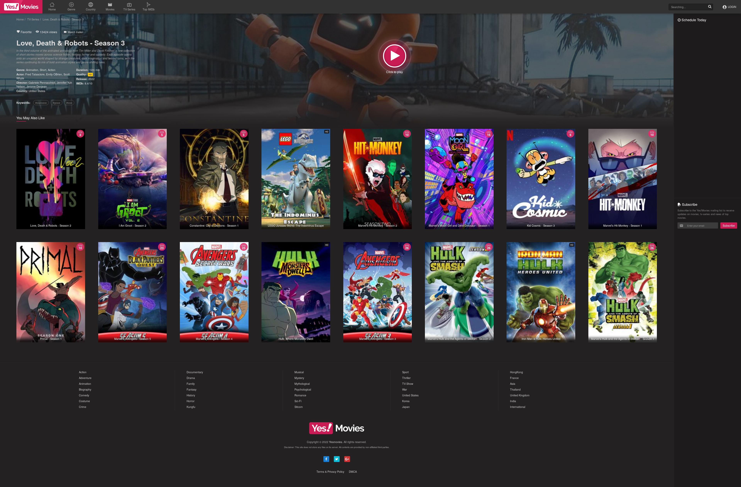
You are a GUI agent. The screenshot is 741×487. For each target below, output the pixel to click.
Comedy (84, 395)
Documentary (195, 372)
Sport (405, 372)
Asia (512, 384)
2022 (91, 79)
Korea (405, 401)
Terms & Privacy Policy (330, 471)
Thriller (406, 378)
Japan (406, 407)
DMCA (353, 471)
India (513, 401)
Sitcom (298, 407)
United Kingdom (520, 395)
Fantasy (191, 389)
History (191, 395)
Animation (32, 70)
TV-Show (407, 384)
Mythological (302, 384)
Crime (82, 407)
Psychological (302, 389)
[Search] (709, 7)
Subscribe (729, 225)
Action (51, 70)
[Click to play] (394, 56)
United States (37, 91)
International (517, 407)
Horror (191, 401)
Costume (84, 401)
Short (43, 70)
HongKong (516, 372)
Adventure (85, 378)
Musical (299, 372)
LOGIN (731, 7)
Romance (300, 395)
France (514, 378)
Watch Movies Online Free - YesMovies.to (21, 6)
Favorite (26, 32)
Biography (85, 389)
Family (191, 384)
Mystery (299, 378)
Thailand (515, 389)
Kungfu (191, 407)
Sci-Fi (297, 401)
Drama (191, 378)
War (404, 389)
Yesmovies (335, 442)
